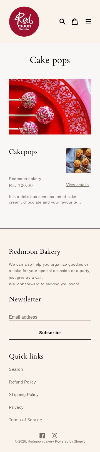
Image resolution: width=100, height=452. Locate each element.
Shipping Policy (24, 394)
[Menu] (88, 22)
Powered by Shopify (70, 441)
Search (16, 369)
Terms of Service (25, 419)
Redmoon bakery (41, 441)
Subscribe (50, 332)
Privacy (16, 407)
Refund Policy (22, 382)
